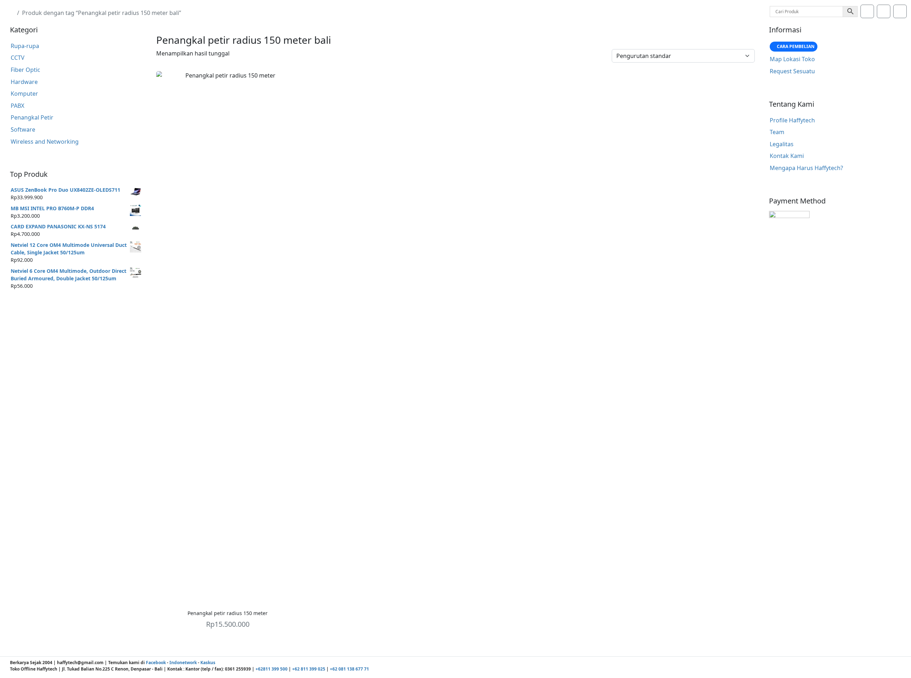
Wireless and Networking (45, 141)
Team (777, 132)
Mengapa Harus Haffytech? (806, 168)
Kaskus (207, 663)
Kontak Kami (787, 156)
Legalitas (782, 144)
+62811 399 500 (272, 669)
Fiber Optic (25, 70)
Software (23, 129)
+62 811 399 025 (308, 669)
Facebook (156, 663)
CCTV (18, 58)
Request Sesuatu (792, 71)
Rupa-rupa (25, 46)
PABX (17, 106)
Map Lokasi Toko (792, 59)
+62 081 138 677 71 (349, 669)
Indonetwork (183, 663)
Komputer (24, 93)
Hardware (24, 82)
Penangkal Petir (32, 117)
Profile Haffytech (792, 120)
